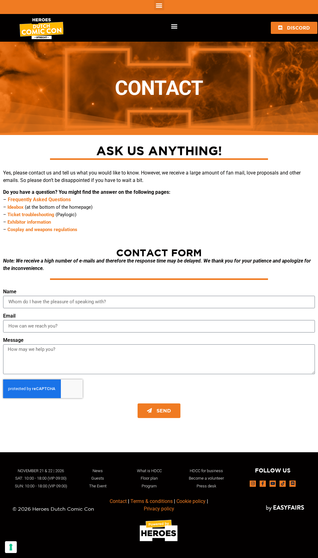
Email (9, 316)
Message (13, 340)
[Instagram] (253, 484)
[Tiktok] (283, 484)
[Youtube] (273, 484)
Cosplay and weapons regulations (42, 229)
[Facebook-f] (263, 484)
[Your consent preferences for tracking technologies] (11, 547)
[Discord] (292, 484)
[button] (159, 5)
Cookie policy (191, 501)
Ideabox (15, 207)
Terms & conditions (151, 501)
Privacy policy (159, 509)
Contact (118, 501)
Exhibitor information (29, 222)
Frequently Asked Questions (39, 199)
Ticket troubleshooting (30, 214)
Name (9, 292)
